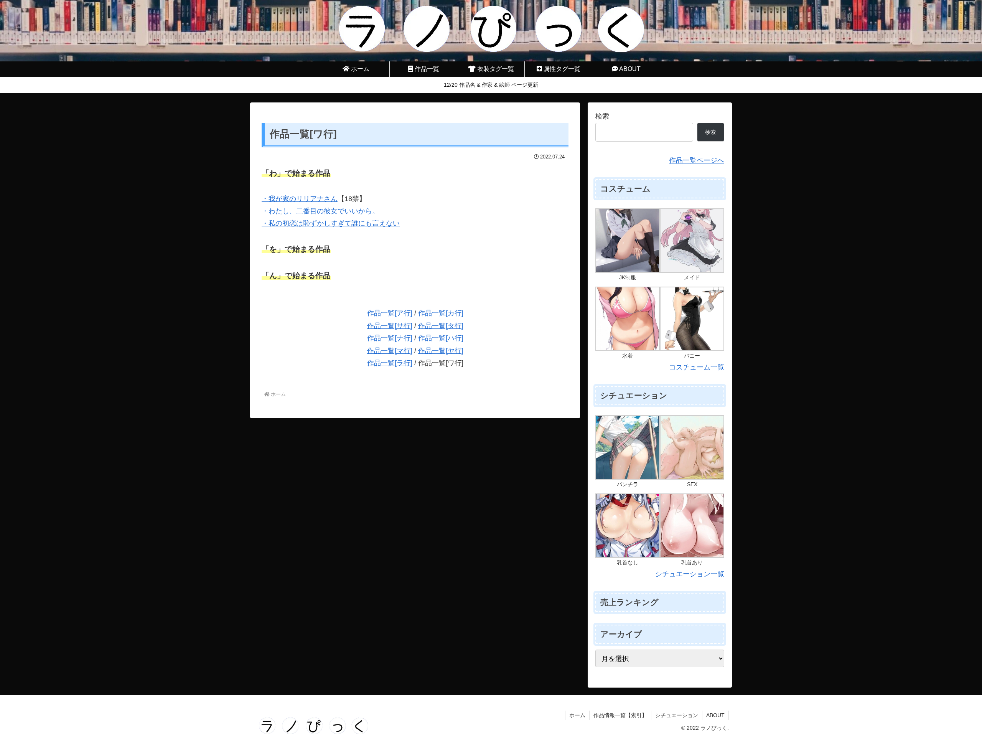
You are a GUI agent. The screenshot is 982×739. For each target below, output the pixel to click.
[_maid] (692, 240)
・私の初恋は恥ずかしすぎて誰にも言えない (331, 223)
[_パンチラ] (627, 447)
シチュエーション (676, 715)
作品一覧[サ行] (389, 326)
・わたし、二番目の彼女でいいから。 (320, 211)
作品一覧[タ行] (440, 326)
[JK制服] (627, 240)
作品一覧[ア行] (389, 313)
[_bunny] (692, 318)
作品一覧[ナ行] (389, 338)
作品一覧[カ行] (440, 313)
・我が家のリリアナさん (300, 199)
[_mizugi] (627, 318)
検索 (602, 116)
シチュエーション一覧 (689, 574)
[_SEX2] (692, 447)
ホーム (577, 715)
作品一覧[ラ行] (389, 363)
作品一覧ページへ (696, 160)
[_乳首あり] (692, 525)
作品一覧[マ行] (389, 351)
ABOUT (715, 715)
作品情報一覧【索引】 (620, 715)
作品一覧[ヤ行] (440, 351)
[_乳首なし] (627, 525)
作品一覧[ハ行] (440, 338)
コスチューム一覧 (696, 367)
